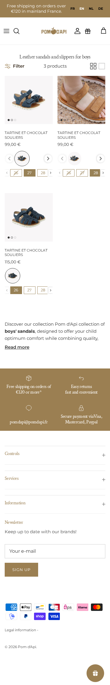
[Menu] (6, 31)
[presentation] (48, 158)
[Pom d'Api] (55, 31)
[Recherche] (19, 31)
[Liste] (101, 66)
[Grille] (93, 66)
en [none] (81, 8)
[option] (72, 8)
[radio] (22, 158)
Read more (17, 347)
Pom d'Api (27, 647)
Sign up (21, 569)
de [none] (100, 8)
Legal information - (21, 630)
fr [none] (72, 8)
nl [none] (91, 8)
